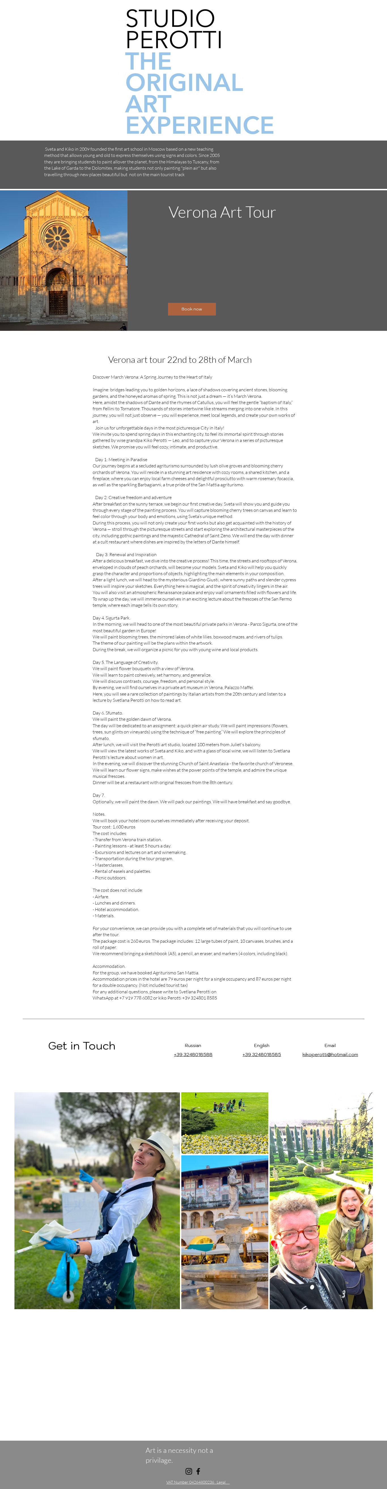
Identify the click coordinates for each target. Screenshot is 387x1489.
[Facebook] (198, 1471)
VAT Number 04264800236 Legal (198, 1482)
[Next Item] (363, 1200)
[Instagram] (188, 1471)
